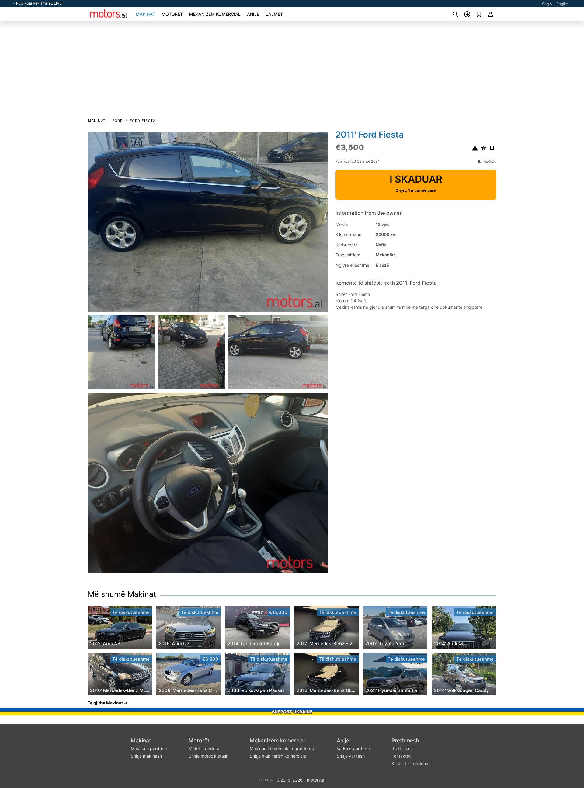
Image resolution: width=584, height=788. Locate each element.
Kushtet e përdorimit (411, 763)
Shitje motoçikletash (208, 756)
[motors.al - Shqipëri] (265, 779)
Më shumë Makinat (122, 594)
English (563, 4)
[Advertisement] (291, 71)
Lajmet (274, 14)
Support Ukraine (292, 711)
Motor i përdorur (205, 748)
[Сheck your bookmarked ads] (479, 14)
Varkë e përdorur (353, 748)
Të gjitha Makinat (105, 702)
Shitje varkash (351, 756)
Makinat (145, 14)
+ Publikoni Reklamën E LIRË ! (38, 3)
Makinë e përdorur (149, 748)
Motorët (172, 14)
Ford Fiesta (143, 120)
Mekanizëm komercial (215, 14)
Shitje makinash (146, 756)
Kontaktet (401, 756)
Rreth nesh (405, 740)
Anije (253, 14)
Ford (118, 120)
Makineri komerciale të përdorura (282, 748)
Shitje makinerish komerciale (278, 756)
